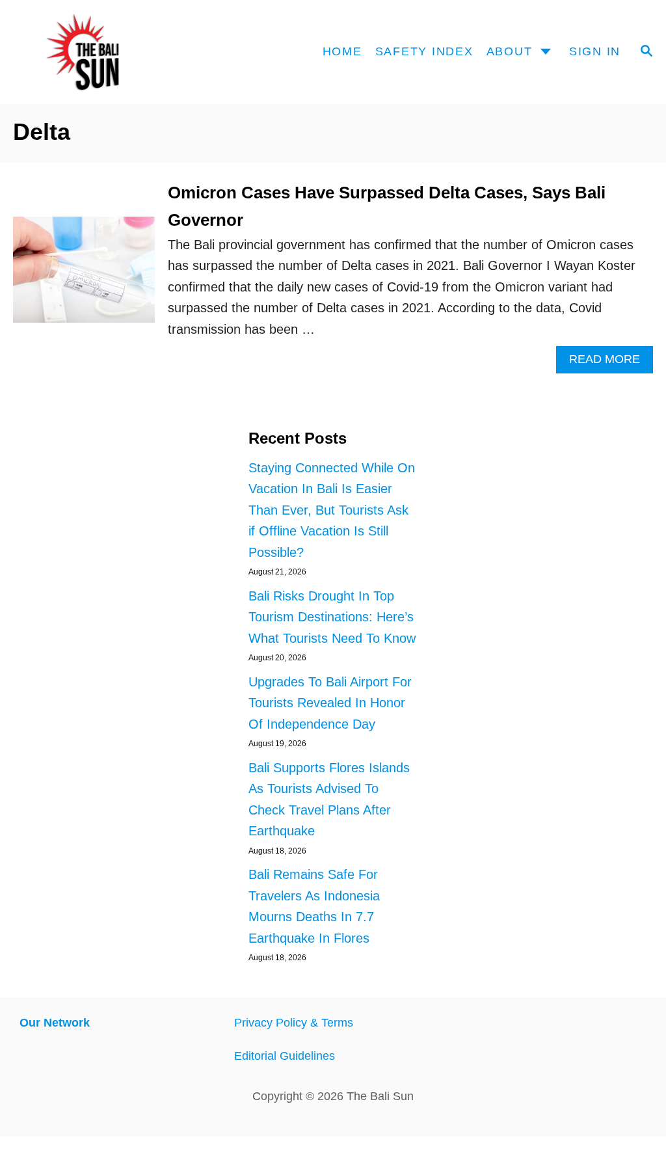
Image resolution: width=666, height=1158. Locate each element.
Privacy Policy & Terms (293, 1022)
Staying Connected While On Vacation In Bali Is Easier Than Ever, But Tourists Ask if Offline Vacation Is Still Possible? (331, 510)
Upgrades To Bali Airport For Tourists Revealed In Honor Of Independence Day (330, 703)
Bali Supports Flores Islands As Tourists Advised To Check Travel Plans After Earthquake (329, 800)
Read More (611, 362)
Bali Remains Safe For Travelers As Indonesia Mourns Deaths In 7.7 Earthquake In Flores (314, 906)
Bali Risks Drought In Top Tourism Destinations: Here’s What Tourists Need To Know (332, 617)
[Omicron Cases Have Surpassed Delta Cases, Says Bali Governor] (84, 276)
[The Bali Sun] (100, 52)
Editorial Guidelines (284, 1055)
